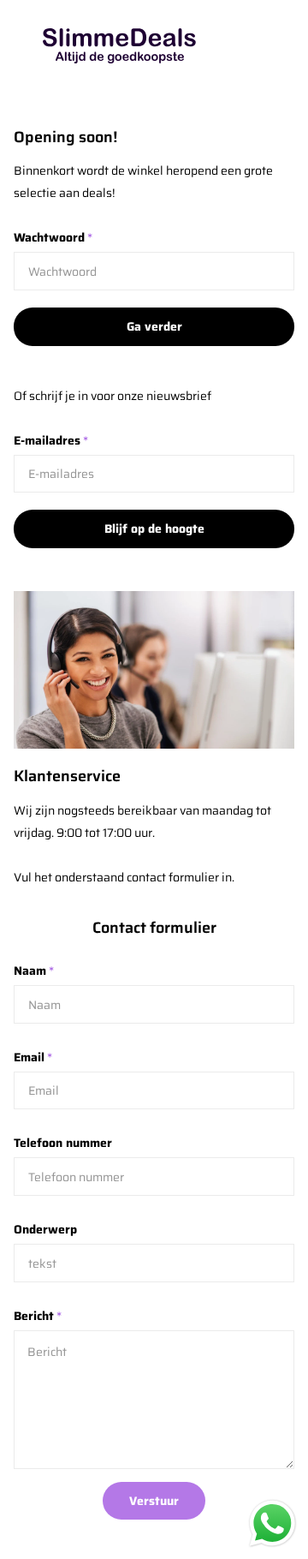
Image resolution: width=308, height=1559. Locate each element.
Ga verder (154, 326)
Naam (34, 970)
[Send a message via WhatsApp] (272, 1523)
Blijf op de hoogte (154, 528)
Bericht (38, 1315)
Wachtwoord (53, 237)
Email (33, 1057)
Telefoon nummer (63, 1142)
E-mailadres (51, 440)
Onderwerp (45, 1229)
